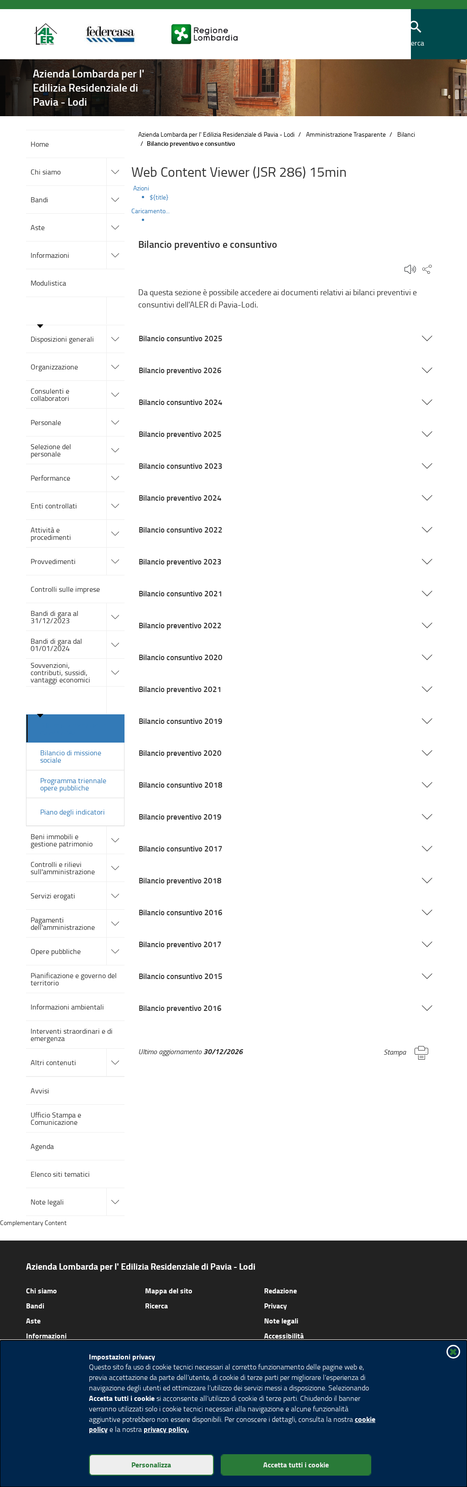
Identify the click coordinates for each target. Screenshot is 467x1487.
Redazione (280, 1290)
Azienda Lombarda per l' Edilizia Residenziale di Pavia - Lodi (216, 134)
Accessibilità (284, 1335)
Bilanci (406, 134)
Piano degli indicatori (72, 812)
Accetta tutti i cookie (296, 1464)
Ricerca (156, 1305)
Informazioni (46, 1335)
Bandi (35, 1305)
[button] (415, 34)
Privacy (275, 1305)
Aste (33, 1320)
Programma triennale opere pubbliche (73, 784)
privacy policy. (166, 1429)
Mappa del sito (168, 1290)
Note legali (281, 1320)
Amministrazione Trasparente (346, 134)
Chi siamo (41, 1290)
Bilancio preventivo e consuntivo (73, 728)
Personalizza (151, 1464)
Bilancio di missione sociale (70, 756)
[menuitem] (295, 197)
